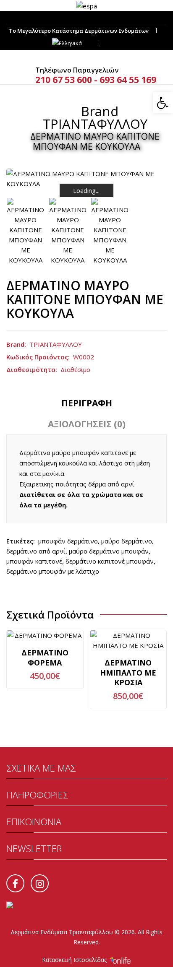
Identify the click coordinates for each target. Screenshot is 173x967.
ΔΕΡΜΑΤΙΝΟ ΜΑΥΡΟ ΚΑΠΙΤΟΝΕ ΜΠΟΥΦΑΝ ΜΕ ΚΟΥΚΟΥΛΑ (95, 141)
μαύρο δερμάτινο (126, 541)
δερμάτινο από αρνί (36, 551)
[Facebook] (15, 883)
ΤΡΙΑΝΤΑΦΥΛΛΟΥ (95, 124)
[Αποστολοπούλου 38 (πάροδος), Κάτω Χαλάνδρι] (86, 17)
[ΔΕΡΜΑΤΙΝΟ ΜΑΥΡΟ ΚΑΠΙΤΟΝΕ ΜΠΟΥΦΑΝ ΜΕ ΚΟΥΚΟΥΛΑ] (25, 231)
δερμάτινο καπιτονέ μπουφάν (110, 561)
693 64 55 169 (128, 80)
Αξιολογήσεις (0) (87, 424)
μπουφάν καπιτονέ (34, 561)
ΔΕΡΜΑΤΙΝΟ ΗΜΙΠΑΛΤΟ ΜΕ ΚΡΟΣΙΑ (128, 672)
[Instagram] (40, 883)
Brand (99, 111)
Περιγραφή (86, 403)
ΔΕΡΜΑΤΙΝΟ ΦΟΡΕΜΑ (44, 657)
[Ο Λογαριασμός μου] (114, 43)
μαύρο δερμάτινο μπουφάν (109, 551)
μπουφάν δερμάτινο (68, 541)
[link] (86, 5)
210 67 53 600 (63, 80)
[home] (59, 111)
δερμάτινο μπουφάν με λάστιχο (52, 571)
